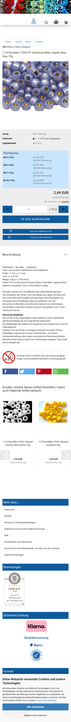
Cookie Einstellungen (14, 555)
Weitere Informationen (35, 715)
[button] (10, 371)
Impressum (9, 509)
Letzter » (39, 41)
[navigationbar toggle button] (66, 23)
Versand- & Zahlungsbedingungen (20, 522)
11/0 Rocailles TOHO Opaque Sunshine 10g (53, 443)
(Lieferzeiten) (54, 139)
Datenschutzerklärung (46, 700)
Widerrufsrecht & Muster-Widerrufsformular (24, 529)
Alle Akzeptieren (35, 707)
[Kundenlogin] (36, 23)
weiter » (28, 41)
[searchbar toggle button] (46, 23)
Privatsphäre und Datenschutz (18, 542)
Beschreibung (11, 254)
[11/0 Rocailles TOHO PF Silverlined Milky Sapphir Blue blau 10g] (35, 86)
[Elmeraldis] (35, 7)
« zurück (18, 41)
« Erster (7, 41)
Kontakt (7, 516)
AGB (6, 535)
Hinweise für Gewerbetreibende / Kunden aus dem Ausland (31, 548)
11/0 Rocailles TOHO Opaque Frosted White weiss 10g (18, 443)
